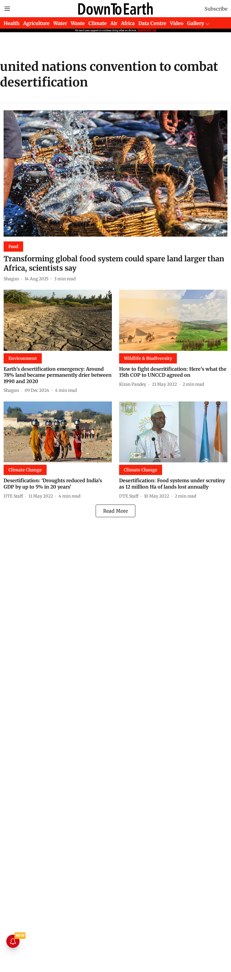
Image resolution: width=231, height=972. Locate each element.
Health (12, 23)
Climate (97, 23)
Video (176, 23)
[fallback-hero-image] (115, 173)
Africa (128, 23)
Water (60, 23)
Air (113, 23)
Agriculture (36, 23)
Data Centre (152, 23)
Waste (78, 23)
